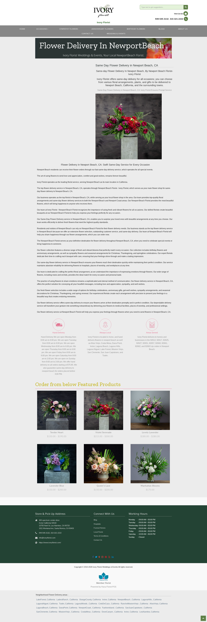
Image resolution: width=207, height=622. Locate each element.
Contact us (87, 33)
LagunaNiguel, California (47, 604)
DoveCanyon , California (112, 612)
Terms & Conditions (101, 536)
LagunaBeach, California (47, 608)
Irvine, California (109, 600)
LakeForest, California (45, 600)
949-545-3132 (162, 19)
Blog (95, 520)
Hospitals (97, 524)
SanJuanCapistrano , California (138, 608)
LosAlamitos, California (149, 612)
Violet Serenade (103, 432)
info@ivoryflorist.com (47, 538)
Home (22, 29)
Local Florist (98, 532)
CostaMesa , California (90, 612)
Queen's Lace (103, 486)
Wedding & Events (116, 33)
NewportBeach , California (129, 600)
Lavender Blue (56, 486)
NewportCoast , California (90, 608)
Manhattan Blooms (150, 486)
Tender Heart (56, 432)
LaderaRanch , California (67, 600)
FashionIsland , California (113, 608)
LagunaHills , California (151, 600)
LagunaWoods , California (86, 604)
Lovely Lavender (150, 432)
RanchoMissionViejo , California (134, 604)
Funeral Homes (99, 528)
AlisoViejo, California (159, 604)
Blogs (162, 29)
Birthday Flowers (136, 29)
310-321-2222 (176, 19)
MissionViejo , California (69, 612)
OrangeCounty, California (90, 600)
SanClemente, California (46, 612)
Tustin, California (66, 604)
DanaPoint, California (68, 608)
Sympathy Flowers (68, 29)
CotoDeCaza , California (108, 604)
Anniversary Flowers (102, 29)
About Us (183, 29)
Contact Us (98, 540)
